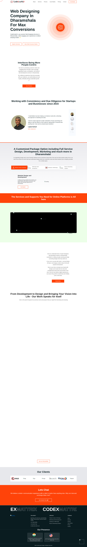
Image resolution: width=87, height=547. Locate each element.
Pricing (59, 1)
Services (40, 1)
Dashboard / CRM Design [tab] (53, 167)
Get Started (23, 187)
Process (45, 1)
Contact (64, 1)
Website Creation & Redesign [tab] (20, 167)
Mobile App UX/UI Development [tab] (35, 167)
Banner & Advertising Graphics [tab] (68, 167)
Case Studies (52, 1)
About (34, 1)
